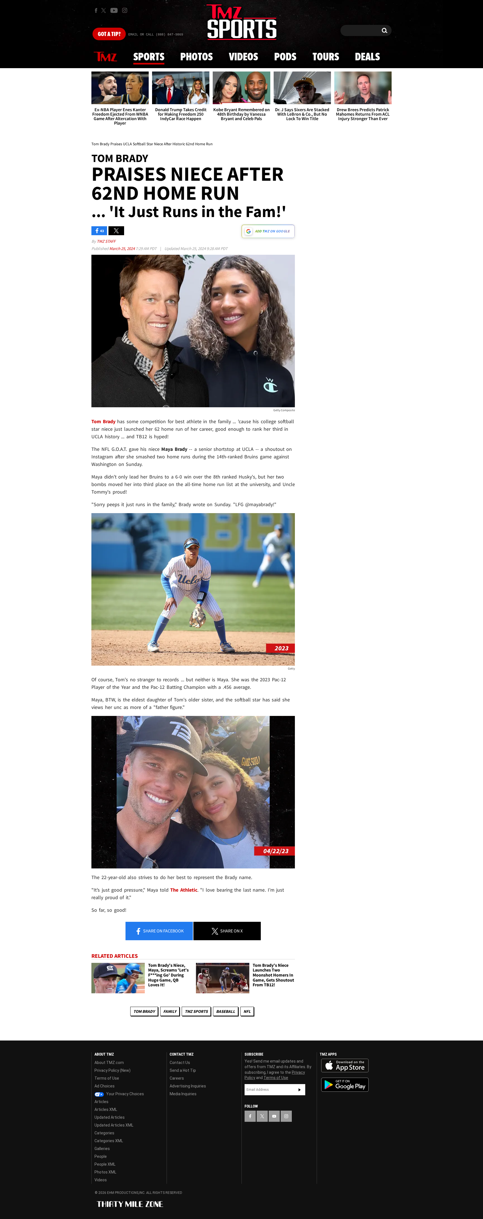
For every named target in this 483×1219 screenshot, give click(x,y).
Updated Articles (109, 1117)
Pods (285, 57)
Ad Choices (104, 1086)
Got (109, 34)
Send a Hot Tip (183, 1070)
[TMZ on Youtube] (114, 10)
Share (163, 931)
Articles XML (105, 1109)
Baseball (225, 1011)
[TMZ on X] (104, 10)
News (105, 57)
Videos (243, 57)
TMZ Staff (106, 241)
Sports (148, 57)
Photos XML (105, 1172)
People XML (104, 1164)
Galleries (102, 1148)
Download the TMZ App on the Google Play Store (345, 1085)
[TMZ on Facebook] (96, 10)
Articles (101, 1101)
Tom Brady (144, 1011)
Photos (196, 57)
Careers (177, 1078)
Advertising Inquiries (188, 1086)
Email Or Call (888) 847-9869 (155, 35)
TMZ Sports (196, 1011)
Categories (104, 1133)
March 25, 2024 (122, 248)
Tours (325, 57)
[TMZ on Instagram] (124, 10)
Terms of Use (106, 1078)
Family (169, 1011)
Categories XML (108, 1141)
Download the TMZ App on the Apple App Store (345, 1066)
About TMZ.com (109, 1062)
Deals (367, 57)
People (100, 1156)
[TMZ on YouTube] (274, 1116)
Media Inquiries (183, 1094)
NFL (247, 1011)
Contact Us (180, 1062)
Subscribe (299, 1089)
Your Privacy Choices (124, 1094)
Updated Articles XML (113, 1125)
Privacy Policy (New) (112, 1070)
